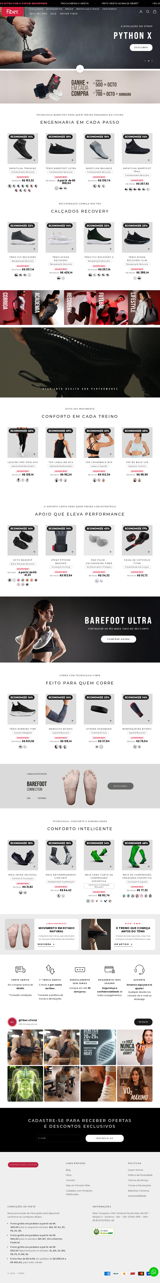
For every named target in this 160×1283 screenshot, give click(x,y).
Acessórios (54, 9)
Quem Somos (135, 1170)
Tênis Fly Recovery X (99, 257)
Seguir (143, 1021)
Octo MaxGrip (22, 560)
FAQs (68, 1175)
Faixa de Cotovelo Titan (137, 561)
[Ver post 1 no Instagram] (25, 1047)
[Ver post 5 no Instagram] (25, 1084)
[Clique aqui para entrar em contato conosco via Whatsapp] (153, 1272)
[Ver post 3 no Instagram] (98, 1047)
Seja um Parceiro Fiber (78, 1185)
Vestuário (109, 9)
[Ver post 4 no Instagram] (135, 1047)
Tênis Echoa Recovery (61, 258)
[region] (80, 38)
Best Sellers (38, 14)
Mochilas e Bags (87, 9)
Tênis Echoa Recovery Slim (137, 258)
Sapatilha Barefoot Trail (137, 170)
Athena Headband (99, 729)
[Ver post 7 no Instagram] (98, 1084)
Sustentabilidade (137, 1195)
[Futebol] (112, 307)
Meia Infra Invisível (22, 875)
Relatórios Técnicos (138, 1190)
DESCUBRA (141, 51)
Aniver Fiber (69, 14)
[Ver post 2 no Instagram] (62, 1047)
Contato (70, 1180)
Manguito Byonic (61, 729)
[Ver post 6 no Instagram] (62, 1084)
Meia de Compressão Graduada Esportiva (137, 876)
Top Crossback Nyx (99, 462)
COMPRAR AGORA (118, 639)
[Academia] (48, 307)
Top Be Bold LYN (137, 462)
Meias (69, 9)
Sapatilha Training (22, 169)
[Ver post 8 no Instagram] (135, 1084)
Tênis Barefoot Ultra (61, 169)
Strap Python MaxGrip (61, 561)
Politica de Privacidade (140, 1175)
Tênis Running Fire (23, 729)
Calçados (36, 9)
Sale (53, 14)
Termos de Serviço (138, 1180)
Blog (68, 1170)
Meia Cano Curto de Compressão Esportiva (99, 878)
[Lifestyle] (144, 307)
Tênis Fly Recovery (22, 257)
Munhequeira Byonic (137, 729)
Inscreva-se (104, 1138)
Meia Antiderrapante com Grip (61, 876)
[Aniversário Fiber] (80, 87)
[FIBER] (23, 1165)
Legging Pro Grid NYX (23, 462)
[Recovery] (80, 307)
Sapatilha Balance (99, 169)
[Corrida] (16, 307)
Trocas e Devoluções (139, 1185)
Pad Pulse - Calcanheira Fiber (99, 561)
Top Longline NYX (61, 462)
